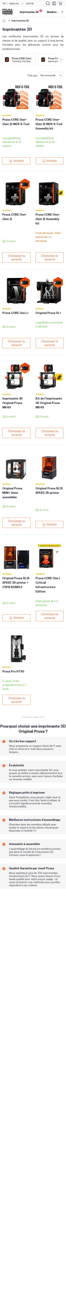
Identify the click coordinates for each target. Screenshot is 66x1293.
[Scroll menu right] (62, 12)
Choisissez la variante (16, 257)
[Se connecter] (54, 3)
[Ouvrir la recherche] (48, 3)
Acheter (19, 160)
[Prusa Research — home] (7, 12)
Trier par (32, 75)
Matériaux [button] (53, 11)
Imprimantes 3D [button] (30, 11)
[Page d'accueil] (4, 20)
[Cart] (60, 3)
